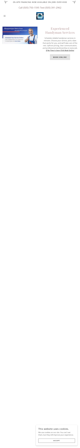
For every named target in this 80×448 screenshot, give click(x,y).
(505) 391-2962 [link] (53, 7)
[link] (40, 16)
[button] (8, 16)
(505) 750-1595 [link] (31, 7)
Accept (56, 440)
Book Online (60, 57)
